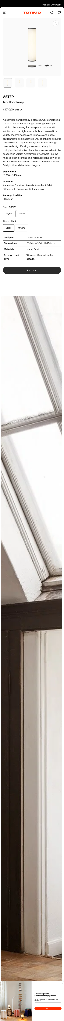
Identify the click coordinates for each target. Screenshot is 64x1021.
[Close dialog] (62, 983)
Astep (8, 97)
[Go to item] (7, 82)
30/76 (22, 213)
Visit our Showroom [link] (51, 5)
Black (8, 228)
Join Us (48, 1008)
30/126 (9, 213)
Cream (21, 228)
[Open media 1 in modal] (56, 23)
